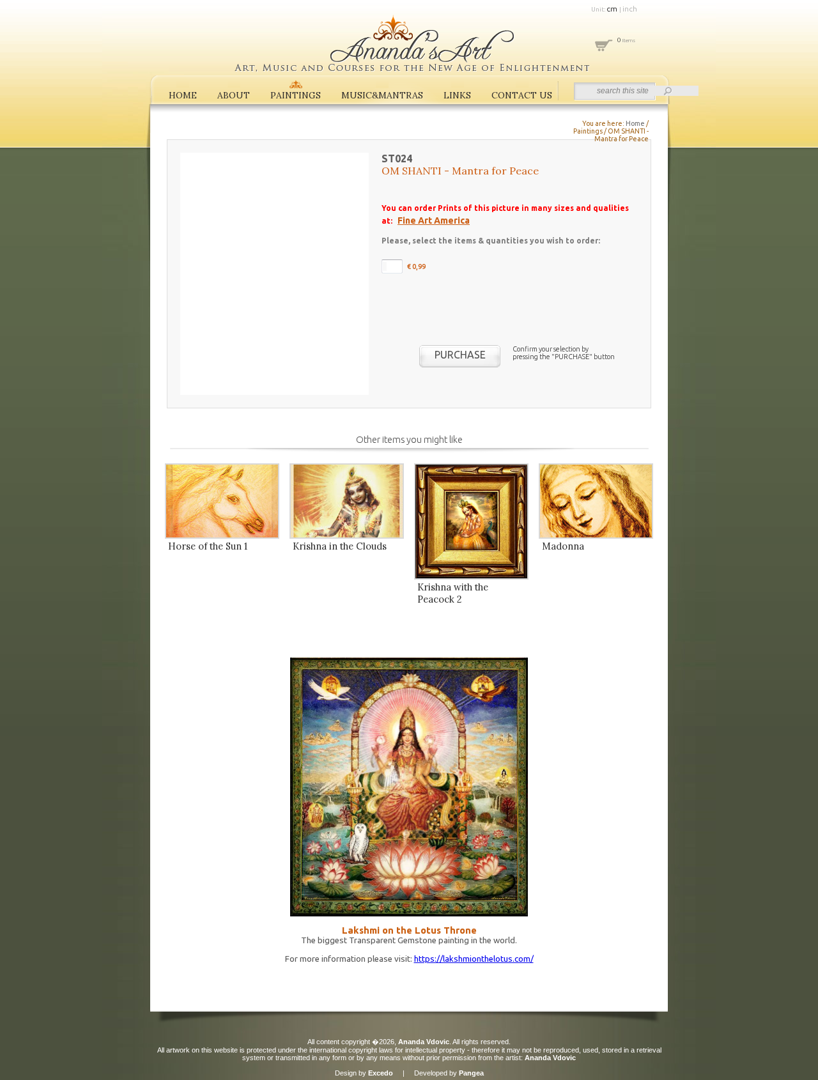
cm (612, 8)
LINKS (457, 95)
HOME (183, 95)
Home (635, 123)
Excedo (380, 1073)
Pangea (471, 1073)
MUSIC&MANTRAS (382, 95)
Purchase (460, 354)
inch (629, 8)
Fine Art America (433, 220)
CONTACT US (521, 95)
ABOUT (233, 95)
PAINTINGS (295, 95)
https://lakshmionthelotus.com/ (474, 959)
